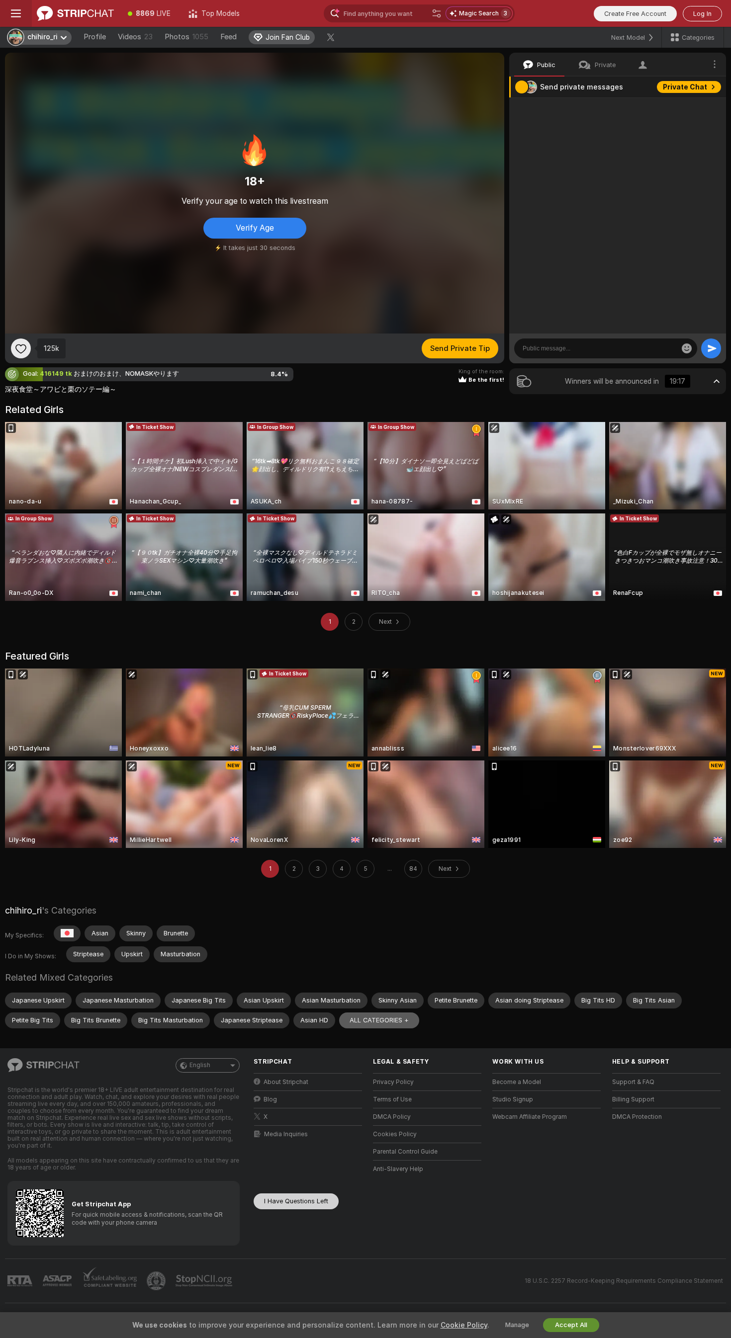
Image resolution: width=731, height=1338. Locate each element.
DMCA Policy (392, 1116)
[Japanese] (67, 933)
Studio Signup (512, 1099)
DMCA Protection (637, 1116)
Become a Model (516, 1082)
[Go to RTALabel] (20, 1281)
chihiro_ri (23, 910)
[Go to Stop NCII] (205, 1281)
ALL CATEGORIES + (379, 1020)
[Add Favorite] (21, 348)
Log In (702, 13)
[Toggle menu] (16, 13)
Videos (135, 36)
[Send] (711, 348)
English (199, 1065)
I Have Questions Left (296, 1201)
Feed (228, 36)
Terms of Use (392, 1099)
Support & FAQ (633, 1082)
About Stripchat (286, 1082)
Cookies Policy (395, 1134)
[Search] (437, 13)
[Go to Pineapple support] (157, 1280)
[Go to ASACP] (58, 1280)
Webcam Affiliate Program (529, 1116)
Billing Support (633, 1099)
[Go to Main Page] (75, 13)
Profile (95, 36)
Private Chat (685, 87)
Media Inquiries (286, 1134)
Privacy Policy (393, 1082)
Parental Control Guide (405, 1151)
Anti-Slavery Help (398, 1169)
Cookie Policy (464, 1325)
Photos (186, 36)
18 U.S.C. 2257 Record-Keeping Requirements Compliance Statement (624, 1280)
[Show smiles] (687, 348)
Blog (270, 1099)
